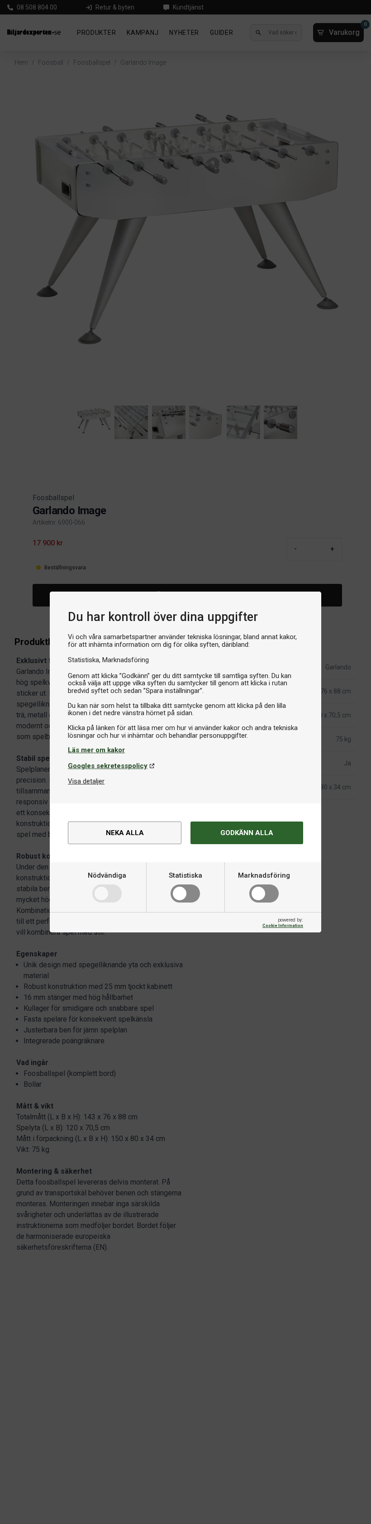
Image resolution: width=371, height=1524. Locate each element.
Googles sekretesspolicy (107, 766)
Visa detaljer (86, 781)
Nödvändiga (107, 875)
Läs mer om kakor (96, 750)
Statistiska (185, 875)
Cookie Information (282, 925)
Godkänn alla (246, 833)
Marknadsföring (264, 875)
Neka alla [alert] (125, 833)
